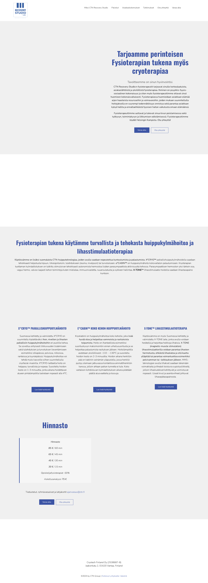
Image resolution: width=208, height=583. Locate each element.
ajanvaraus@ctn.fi (76, 492)
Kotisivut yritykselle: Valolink (114, 576)
